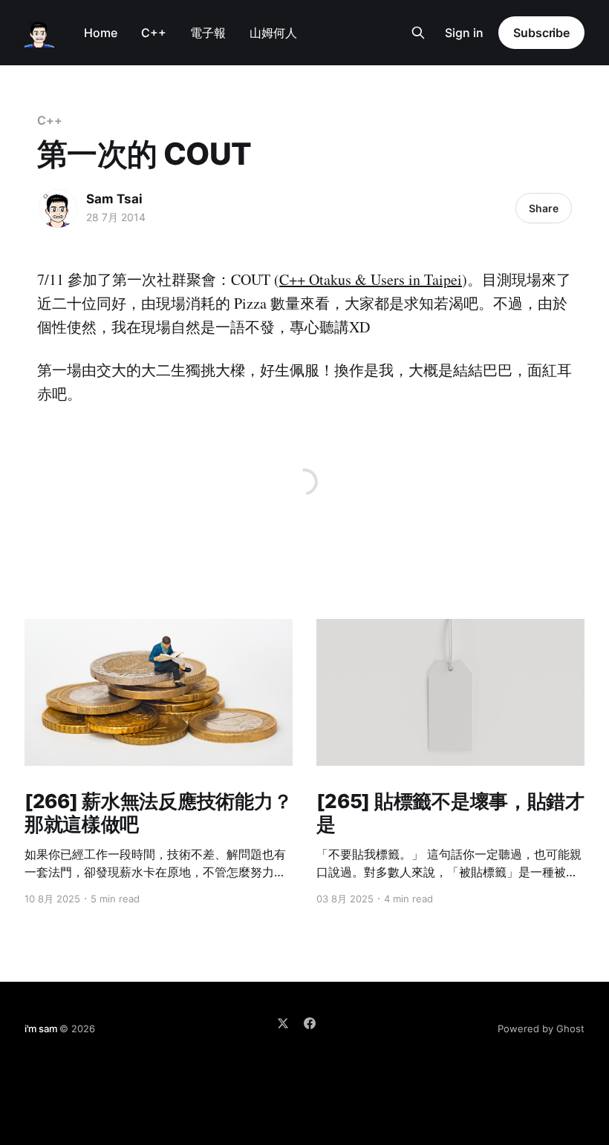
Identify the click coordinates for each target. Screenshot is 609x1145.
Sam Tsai (114, 198)
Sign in (464, 32)
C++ (153, 32)
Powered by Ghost (541, 1028)
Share (543, 208)
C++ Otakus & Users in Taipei (370, 279)
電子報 (208, 32)
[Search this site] (418, 33)
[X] (283, 1023)
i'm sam (41, 1028)
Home (100, 32)
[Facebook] (310, 1023)
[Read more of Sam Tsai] (58, 208)
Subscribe (541, 32)
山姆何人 (273, 32)
